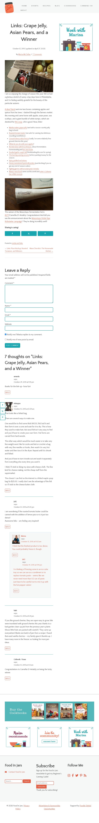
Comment (9, 283)
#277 (7, 215)
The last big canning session (19, 155)
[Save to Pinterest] (45, 233)
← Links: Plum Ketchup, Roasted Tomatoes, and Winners (16, 250)
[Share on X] (29, 233)
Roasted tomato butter (17, 133)
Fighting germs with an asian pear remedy (24, 169)
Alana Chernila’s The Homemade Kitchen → (41, 250)
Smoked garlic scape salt (18, 152)
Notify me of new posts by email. (20, 340)
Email (8, 315)
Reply (8, 392)
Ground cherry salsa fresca (19, 139)
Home (24, 6)
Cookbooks (70, 6)
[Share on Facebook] (12, 233)
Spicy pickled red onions (18, 161)
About (24, 10)
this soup (18, 122)
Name (8, 306)
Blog (57, 6)
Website (8, 324)
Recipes (47, 6)
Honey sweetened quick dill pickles (22, 163)
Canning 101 (87, 6)
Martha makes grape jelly (18, 128)
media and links (17, 243)
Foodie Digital (85, 806)
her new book (28, 150)
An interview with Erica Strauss (20, 147)
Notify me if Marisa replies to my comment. (24, 334)
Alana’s (11, 172)
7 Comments (37, 54)
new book (18, 172)
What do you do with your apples (21, 144)
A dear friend (10, 109)
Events (35, 6)
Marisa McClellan (24, 54)
